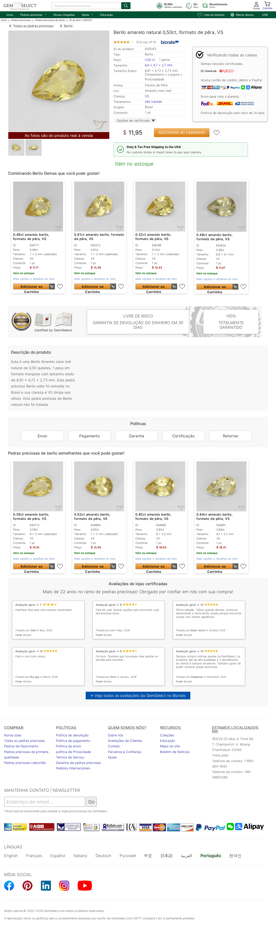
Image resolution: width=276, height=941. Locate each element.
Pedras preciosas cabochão (25, 763)
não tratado (153, 102)
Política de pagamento (73, 741)
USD (265, 14)
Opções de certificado (133, 121)
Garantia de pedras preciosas (78, 763)
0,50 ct (150, 60)
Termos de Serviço (70, 757)
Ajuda (87, 14)
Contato (114, 746)
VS (147, 96)
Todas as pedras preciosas (24, 741)
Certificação (183, 435)
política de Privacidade (73, 752)
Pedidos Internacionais (73, 768)
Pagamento (89, 435)
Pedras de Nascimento (21, 746)
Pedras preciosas (33, 14)
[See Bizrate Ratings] (170, 42)
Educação (106, 14)
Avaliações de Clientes (125, 741)
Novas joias (12, 735)
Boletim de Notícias (175, 752)
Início (9, 14)
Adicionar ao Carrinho (182, 132)
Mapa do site (170, 746)
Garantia (136, 435)
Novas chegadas (64, 14)
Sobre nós (115, 735)
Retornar (230, 435)
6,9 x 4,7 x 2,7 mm (158, 65)
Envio (42, 435)
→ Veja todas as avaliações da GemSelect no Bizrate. (138, 695)
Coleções (167, 735)
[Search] (126, 5)
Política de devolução (72, 735)
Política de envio (68, 746)
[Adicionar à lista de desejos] (217, 133)
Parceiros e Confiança (124, 752)
